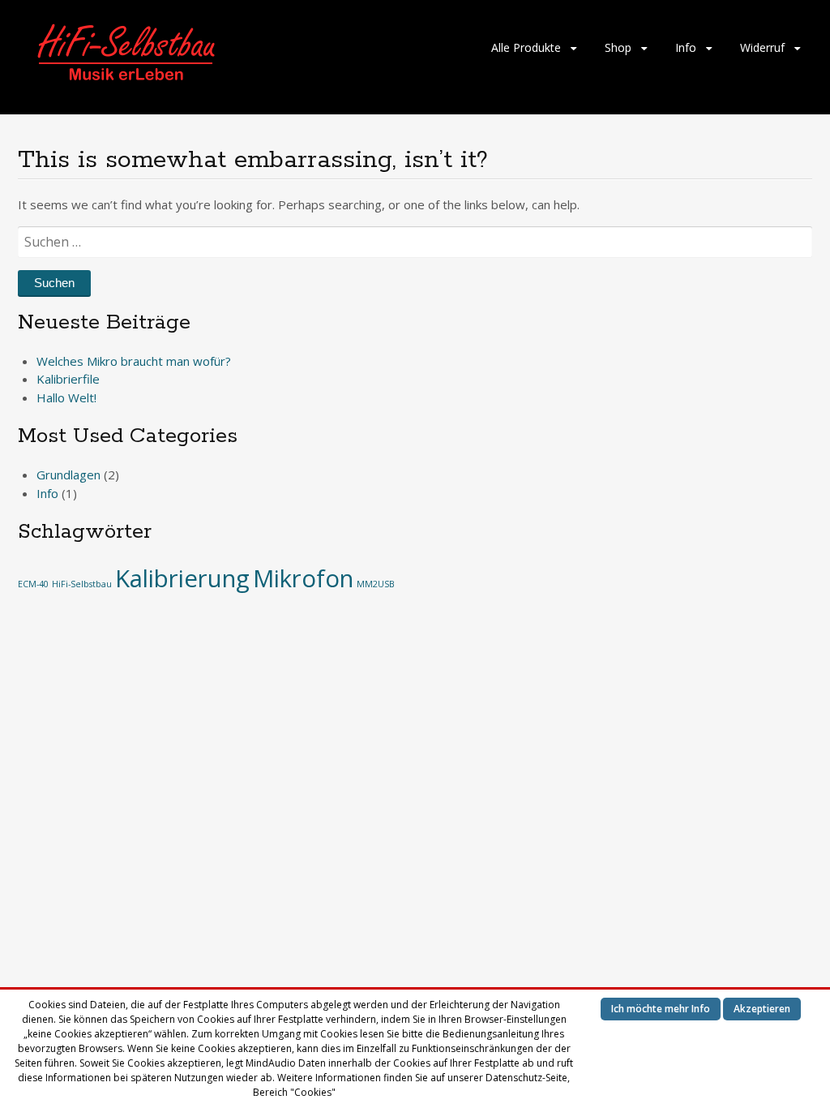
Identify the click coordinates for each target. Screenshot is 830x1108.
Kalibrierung (182, 578)
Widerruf (762, 47)
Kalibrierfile (68, 379)
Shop (618, 47)
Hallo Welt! (66, 397)
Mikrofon (303, 578)
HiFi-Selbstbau (82, 584)
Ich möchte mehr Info (660, 1009)
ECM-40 (33, 584)
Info (685, 47)
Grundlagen (68, 474)
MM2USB (376, 584)
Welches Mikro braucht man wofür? (133, 361)
